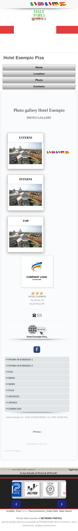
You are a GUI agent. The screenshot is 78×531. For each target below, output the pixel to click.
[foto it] (33, 4)
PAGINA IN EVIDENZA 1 (20, 359)
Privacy (37, 432)
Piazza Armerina (37, 511)
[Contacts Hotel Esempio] (37, 315)
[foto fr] (48, 4)
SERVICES (13, 396)
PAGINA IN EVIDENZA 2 (20, 365)
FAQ (10, 372)
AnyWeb (10, 511)
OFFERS (12, 402)
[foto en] (40, 4)
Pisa (18, 511)
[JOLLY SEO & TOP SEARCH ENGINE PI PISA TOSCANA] (32, 489)
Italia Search (65, 511)
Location (39, 73)
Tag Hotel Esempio (12, 451)
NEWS (11, 384)
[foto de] (55, 4)
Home (39, 67)
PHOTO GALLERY (39, 117)
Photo (39, 80)
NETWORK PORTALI (51, 518)
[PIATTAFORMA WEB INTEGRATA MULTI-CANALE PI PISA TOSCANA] (50, 489)
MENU (11, 378)
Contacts (39, 86)
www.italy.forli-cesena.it (23, 469)
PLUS (11, 390)
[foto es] (62, 4)
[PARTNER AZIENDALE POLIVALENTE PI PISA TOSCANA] (14, 489)
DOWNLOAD (14, 409)
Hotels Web (52, 511)
